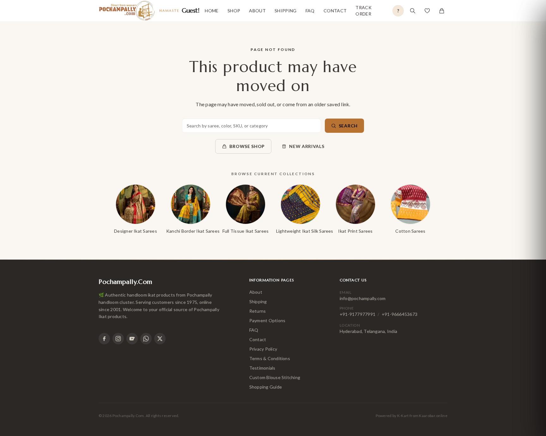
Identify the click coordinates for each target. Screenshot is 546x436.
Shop (234, 10)
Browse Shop (247, 146)
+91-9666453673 (399, 314)
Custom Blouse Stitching (274, 377)
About (257, 10)
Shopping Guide (265, 387)
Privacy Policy (263, 349)
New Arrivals (306, 146)
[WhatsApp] (146, 338)
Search (348, 125)
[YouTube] (132, 338)
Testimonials (262, 368)
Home (211, 10)
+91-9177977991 (357, 314)
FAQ (310, 10)
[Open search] (412, 10)
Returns (257, 311)
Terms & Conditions (269, 358)
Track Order (363, 10)
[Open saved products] (427, 10)
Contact (335, 10)
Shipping (286, 10)
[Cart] (441, 10)
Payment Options (267, 320)
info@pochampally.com (363, 298)
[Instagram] (118, 338)
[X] (160, 338)
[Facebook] (104, 338)
